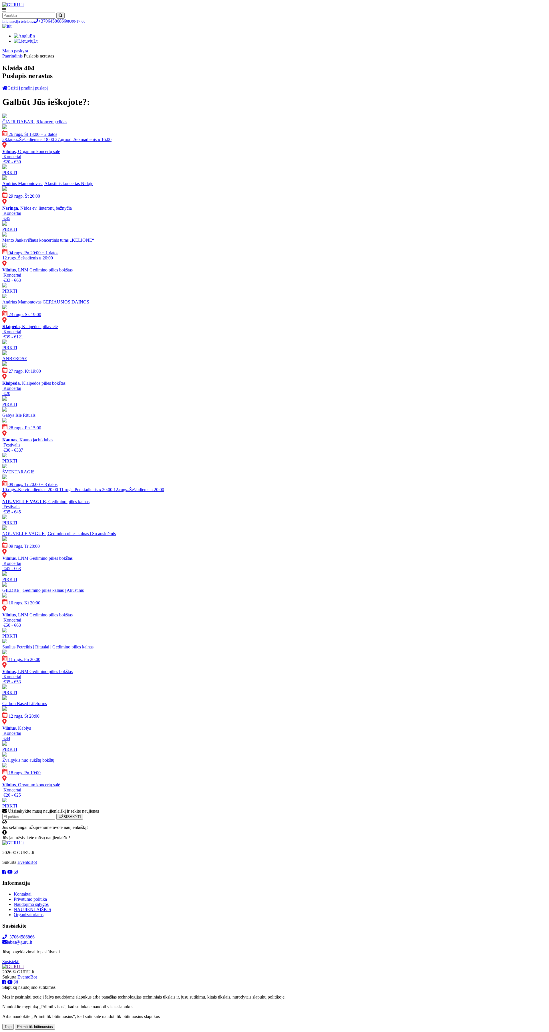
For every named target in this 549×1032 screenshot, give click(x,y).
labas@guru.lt (19, 942)
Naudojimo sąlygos (31, 904)
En (32, 35)
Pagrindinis (12, 55)
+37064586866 (43, 21)
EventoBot (27, 862)
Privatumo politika (30, 899)
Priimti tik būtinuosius (35, 1027)
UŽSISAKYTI (70, 817)
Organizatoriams (28, 914)
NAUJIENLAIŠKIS (32, 909)
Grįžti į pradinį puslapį (27, 88)
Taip (8, 1027)
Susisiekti (10, 961)
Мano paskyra (15, 50)
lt (10, 26)
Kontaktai (22, 894)
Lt (35, 41)
